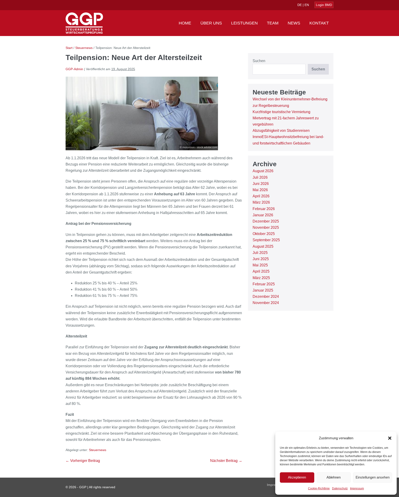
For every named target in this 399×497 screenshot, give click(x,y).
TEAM (272, 23)
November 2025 (266, 227)
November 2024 (266, 303)
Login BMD (324, 5)
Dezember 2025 (266, 221)
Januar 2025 (263, 290)
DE (299, 5)
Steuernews (97, 450)
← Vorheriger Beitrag (83, 461)
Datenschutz (340, 488)
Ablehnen (333, 477)
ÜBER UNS (211, 23)
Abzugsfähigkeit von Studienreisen (281, 131)
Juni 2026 (261, 184)
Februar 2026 (264, 209)
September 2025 (266, 240)
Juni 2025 (261, 259)
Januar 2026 (263, 215)
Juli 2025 (260, 253)
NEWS (294, 23)
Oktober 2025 (264, 234)
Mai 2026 (260, 190)
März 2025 (261, 278)
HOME (185, 23)
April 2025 (261, 271)
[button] (389, 438)
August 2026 (263, 171)
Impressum (357, 488)
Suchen (259, 61)
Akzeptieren (297, 477)
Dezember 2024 (266, 296)
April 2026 (261, 196)
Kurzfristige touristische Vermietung (281, 112)
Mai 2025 (260, 265)
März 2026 (261, 202)
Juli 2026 (260, 177)
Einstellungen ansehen (373, 477)
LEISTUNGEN (244, 23)
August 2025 (263, 246)
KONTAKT (319, 23)
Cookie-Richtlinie (319, 488)
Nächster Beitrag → (226, 461)
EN (307, 5)
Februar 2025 (264, 284)
